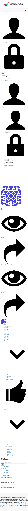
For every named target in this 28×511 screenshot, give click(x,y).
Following (10, 379)
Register (3, 75)
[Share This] (14, 263)
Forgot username (5, 78)
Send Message (12, 265)
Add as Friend (4, 265)
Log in (3, 73)
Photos (6, 334)
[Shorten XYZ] (14, 4)
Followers (10, 378)
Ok (1, 509)
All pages (6, 466)
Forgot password (5, 80)
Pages (9, 374)
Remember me (6, 77)
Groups (6, 337)
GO (3, 464)
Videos (6, 336)
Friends (6, 333)
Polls (9, 376)
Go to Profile (3, 324)
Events (6, 339)
